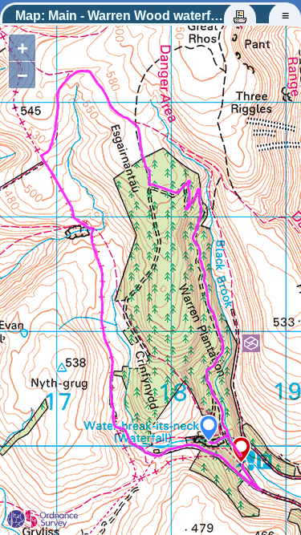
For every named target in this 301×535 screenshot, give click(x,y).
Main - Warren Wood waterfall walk (151, 15)
